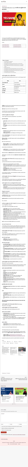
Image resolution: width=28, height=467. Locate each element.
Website (20, 424)
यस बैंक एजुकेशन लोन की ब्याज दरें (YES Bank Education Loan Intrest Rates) (13, 63)
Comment (2, 413)
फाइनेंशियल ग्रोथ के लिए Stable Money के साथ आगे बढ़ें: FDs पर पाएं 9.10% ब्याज (21, 378)
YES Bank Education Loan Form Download (10, 72)
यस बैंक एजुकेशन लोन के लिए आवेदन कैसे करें (9, 71)
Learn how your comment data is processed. (18, 434)
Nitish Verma (4, 11)
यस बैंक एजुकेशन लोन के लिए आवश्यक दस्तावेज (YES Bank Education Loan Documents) (14, 69)
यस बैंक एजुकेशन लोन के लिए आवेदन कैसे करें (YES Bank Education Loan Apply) (13, 70)
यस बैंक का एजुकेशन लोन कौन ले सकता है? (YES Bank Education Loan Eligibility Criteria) (13, 66)
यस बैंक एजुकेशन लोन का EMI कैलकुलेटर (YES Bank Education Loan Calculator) (13, 64)
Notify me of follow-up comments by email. (8, 428)
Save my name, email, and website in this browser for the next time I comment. (12, 426)
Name (2, 424)
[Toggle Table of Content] (24, 60)
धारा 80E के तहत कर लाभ (7, 67)
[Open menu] (26, 1)
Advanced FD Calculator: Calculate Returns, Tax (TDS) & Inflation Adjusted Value (14, 442)
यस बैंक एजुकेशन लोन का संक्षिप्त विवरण (8, 61)
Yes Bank (8, 373)
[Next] (26, 395)
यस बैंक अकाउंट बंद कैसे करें (5, 46)
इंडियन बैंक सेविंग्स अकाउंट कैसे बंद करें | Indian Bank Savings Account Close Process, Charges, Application (6, 379)
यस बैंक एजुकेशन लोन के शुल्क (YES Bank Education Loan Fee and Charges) (13, 68)
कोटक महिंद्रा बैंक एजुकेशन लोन (17, 46)
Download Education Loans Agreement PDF (15, 334)
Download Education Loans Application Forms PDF (17, 335)
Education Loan (4, 373)
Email (11, 424)
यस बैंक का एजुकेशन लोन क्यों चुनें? (8, 62)
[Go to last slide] (2, 395)
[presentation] (7, 391)
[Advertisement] (14, 32)
